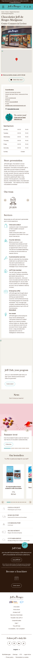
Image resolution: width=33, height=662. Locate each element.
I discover (8, 444)
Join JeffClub (16, 559)
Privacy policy (9, 657)
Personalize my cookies (22, 657)
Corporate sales (16, 620)
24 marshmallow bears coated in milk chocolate (13, 487)
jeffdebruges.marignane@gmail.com (15, 105)
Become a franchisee (16, 615)
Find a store (16, 609)
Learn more (10, 384)
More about (12, 310)
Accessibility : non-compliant (16, 629)
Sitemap (15, 654)
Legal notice (27, 654)
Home (2, 12)
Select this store (18, 79)
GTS (21, 654)
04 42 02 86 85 (13, 102)
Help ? (16, 623)
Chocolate (16, 607)
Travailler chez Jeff (16, 618)
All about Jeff (16, 612)
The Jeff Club (16, 626)
